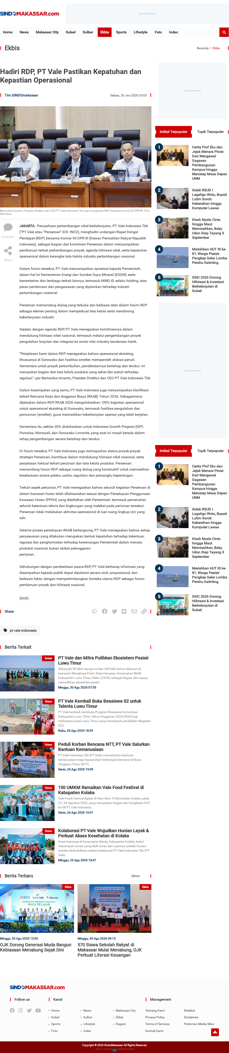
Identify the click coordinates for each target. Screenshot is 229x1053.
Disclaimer (191, 1017)
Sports (121, 32)
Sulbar (88, 32)
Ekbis (104, 32)
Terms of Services (157, 1024)
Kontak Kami (154, 1031)
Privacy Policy (155, 1017)
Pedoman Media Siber (199, 1024)
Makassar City (47, 32)
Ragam (121, 1024)
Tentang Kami (155, 1010)
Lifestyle (141, 32)
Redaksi (189, 1010)
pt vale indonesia (23, 630)
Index (173, 32)
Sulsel (71, 32)
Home (8, 32)
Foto (158, 32)
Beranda (203, 48)
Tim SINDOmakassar (21, 95)
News (24, 32)
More (135, 876)
